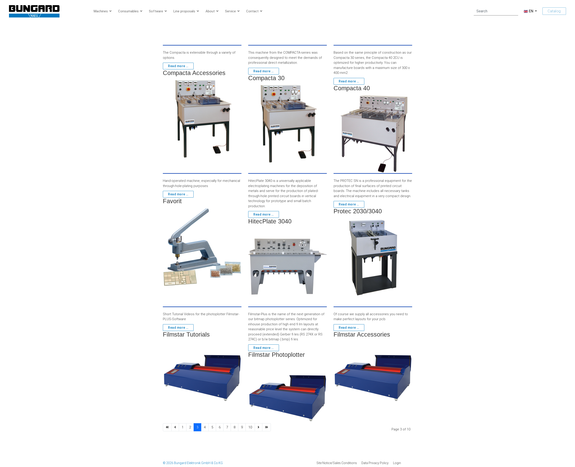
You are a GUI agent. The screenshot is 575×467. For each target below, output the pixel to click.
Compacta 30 (266, 78)
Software (156, 11)
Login (397, 463)
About (210, 11)
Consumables (128, 11)
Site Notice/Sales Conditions (336, 463)
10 (250, 427)
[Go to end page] (266, 427)
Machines (101, 11)
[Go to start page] (167, 427)
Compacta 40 (352, 88)
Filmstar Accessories (362, 334)
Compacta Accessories (194, 73)
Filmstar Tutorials (186, 334)
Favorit (172, 201)
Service (230, 11)
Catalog (554, 11)
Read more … (178, 66)
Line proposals (184, 11)
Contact (252, 11)
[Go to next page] (258, 427)
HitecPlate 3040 (270, 221)
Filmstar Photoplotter (276, 354)
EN (531, 11)
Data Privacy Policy (375, 463)
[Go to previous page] (175, 427)
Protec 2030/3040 (358, 211)
